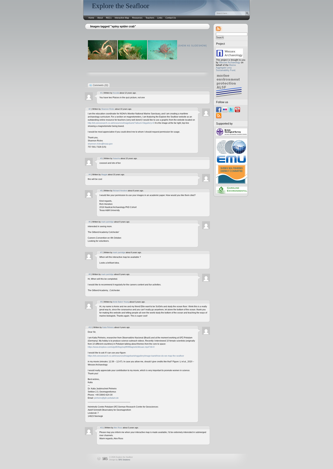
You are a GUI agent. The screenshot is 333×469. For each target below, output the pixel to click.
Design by (119, 460)
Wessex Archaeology (229, 62)
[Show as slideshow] (192, 45)
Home (91, 18)
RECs (109, 18)
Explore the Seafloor (120, 6)
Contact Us (170, 18)
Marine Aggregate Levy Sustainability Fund (226, 68)
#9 (101, 302)
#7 (101, 252)
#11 (101, 428)
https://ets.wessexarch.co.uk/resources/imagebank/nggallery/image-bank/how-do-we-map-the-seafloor (136, 356)
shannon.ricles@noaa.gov (100, 144)
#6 (90, 222)
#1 (101, 93)
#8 (90, 274)
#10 (90, 327)
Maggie (104, 174)
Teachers (150, 18)
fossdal (116, 93)
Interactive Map (122, 18)
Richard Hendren (120, 191)
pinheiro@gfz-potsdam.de (106, 398)
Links (159, 18)
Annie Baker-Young (121, 302)
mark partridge (107, 222)
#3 (101, 158)
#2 (90, 109)
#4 (90, 174)
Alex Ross (118, 428)
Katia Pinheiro (108, 327)
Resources (137, 18)
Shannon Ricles (107, 109)
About (100, 18)
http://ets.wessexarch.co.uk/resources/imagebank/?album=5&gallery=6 (121, 123)
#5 (101, 191)
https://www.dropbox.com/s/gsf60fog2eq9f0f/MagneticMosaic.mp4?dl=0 (121, 347)
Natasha (116, 158)
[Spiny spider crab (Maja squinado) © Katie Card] (102, 50)
